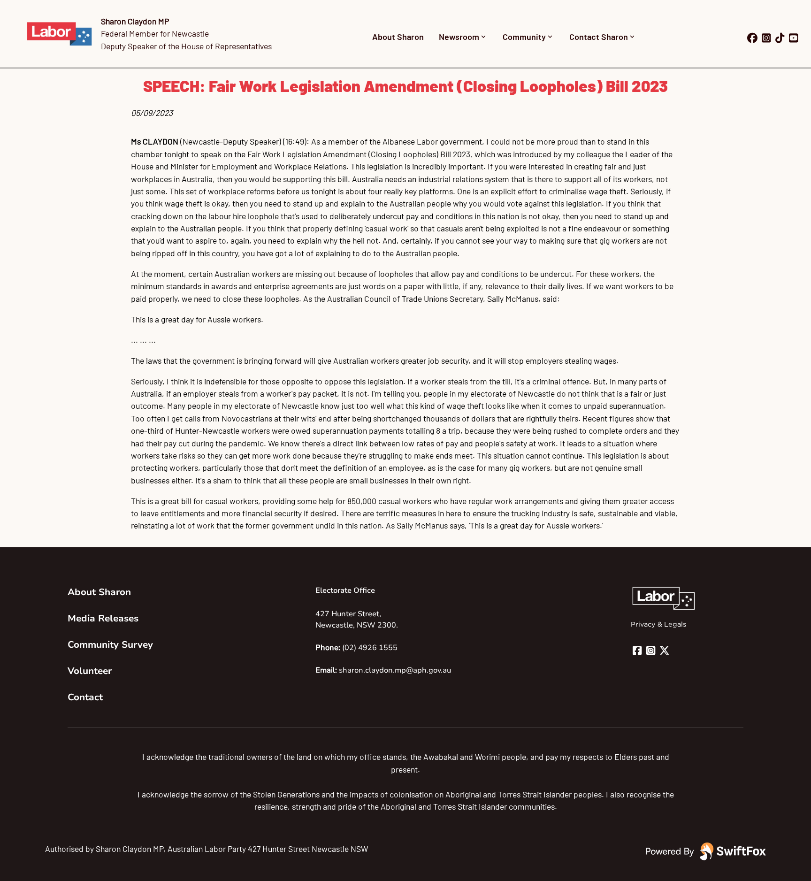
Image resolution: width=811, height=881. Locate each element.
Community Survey (110, 644)
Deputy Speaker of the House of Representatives (186, 46)
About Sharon (398, 36)
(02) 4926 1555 (370, 648)
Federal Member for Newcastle (155, 33)
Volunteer (90, 671)
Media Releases (103, 618)
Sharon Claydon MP (135, 21)
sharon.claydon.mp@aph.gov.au (395, 670)
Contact (85, 697)
